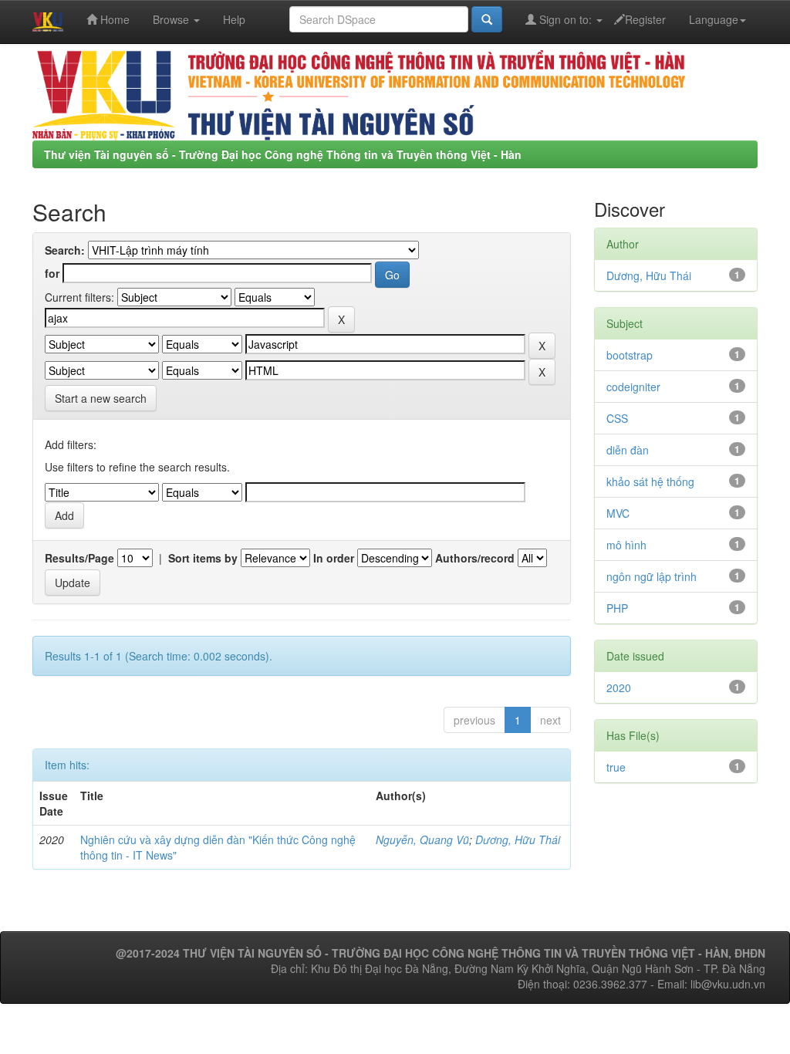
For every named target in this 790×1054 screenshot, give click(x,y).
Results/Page (79, 558)
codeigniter (633, 386)
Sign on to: (565, 19)
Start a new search (101, 398)
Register (645, 19)
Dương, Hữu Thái (517, 839)
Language (713, 19)
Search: (65, 250)
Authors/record (475, 558)
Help (234, 19)
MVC (618, 513)
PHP (617, 608)
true (616, 767)
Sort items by (203, 558)
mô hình (626, 544)
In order (333, 558)
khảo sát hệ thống (650, 481)
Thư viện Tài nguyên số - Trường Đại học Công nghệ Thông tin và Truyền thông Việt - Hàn (283, 154)
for (52, 273)
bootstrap (629, 355)
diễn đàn (627, 450)
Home (113, 19)
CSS (617, 418)
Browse (172, 19)
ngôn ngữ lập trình (651, 576)
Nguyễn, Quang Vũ (422, 839)
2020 (618, 687)
